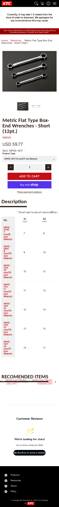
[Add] (48, 167)
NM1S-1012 (8, 271)
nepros (6, 137)
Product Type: (9, 153)
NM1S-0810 (8, 252)
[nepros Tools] (7, 3)
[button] (36, 3)
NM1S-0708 (8, 233)
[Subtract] (11, 167)
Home (4, 40)
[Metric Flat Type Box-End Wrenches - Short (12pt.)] (22, 106)
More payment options (29, 192)
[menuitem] (36, 3)
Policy (13, 491)
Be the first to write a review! (29, 452)
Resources (16, 480)
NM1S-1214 (8, 309)
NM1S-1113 (8, 290)
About (14, 485)
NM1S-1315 (8, 328)
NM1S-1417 (8, 347)
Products (15, 475)
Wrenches (15, 40)
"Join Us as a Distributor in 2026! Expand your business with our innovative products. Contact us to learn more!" (29, 31)
